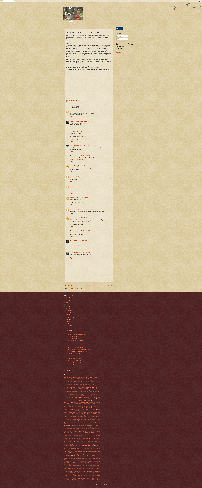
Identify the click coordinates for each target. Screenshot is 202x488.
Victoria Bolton (80, 476)
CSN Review (71, 410)
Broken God (72, 405)
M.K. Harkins (77, 442)
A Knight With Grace (86, 380)
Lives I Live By (84, 441)
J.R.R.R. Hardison (96, 431)
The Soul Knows (83, 471)
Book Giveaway (72, 398)
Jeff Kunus (94, 432)
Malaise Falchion (84, 442)
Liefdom (71, 439)
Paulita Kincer (73, 452)
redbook (90, 455)
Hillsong (92, 429)
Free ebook (68, 422)
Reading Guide (67, 455)
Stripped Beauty (82, 465)
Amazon (89, 384)
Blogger (108, 484)
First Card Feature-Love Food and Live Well (77, 364)
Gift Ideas (87, 423)
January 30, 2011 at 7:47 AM (83, 230)
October (69, 315)
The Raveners (68, 471)
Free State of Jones (76, 422)
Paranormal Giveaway (91, 451)
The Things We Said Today (77, 472)
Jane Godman (82, 432)
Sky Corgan (76, 462)
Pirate (97, 452)
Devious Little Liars (88, 412)
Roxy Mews (70, 458)
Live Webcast (77, 441)
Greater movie (72, 427)
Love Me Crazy (91, 441)
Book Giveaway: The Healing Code (75, 340)
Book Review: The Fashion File (74, 356)
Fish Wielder (85, 420)
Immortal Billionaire (67, 431)
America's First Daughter (68, 385)
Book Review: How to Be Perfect (74, 360)
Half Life (98, 427)
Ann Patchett (89, 385)
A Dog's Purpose (74, 378)
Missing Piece (69, 445)
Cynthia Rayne (85, 410)
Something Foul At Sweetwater (71, 464)
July (68, 319)
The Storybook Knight (92, 471)
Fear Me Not (72, 420)
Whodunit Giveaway (68, 479)
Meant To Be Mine (82, 444)
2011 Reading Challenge (91, 377)
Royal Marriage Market (78, 458)
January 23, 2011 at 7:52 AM (80, 111)
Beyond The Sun (76, 391)
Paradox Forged (82, 451)
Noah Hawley (83, 448)
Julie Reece (71, 435)
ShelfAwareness (85, 461)
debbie (71, 111)
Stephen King (75, 465)
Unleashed (86, 475)
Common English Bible (93, 406)
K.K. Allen (91, 435)
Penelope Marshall (83, 452)
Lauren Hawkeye (78, 438)
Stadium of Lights (67, 465)
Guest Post (87, 427)
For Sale (98, 420)
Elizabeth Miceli (87, 416)
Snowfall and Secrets (96, 462)
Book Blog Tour (72, 395)
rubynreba (72, 121)
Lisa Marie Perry (88, 439)
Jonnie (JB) (73, 240)
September (69, 317)
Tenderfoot (94, 465)
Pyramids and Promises (88, 454)
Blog (88, 391)
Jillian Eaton (70, 434)
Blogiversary (83, 392)
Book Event (87, 395)
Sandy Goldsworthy (95, 459)
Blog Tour (77, 392)
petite (71, 176)
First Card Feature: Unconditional (74, 362)
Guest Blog (79, 427)
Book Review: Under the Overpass (75, 347)
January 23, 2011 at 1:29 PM (83, 155)
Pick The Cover (92, 452)
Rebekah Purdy (84, 455)
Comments (120, 38)
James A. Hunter (75, 432)
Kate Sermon (97, 435)
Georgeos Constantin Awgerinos (76, 423)
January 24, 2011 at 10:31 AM (81, 166)
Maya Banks (75, 444)
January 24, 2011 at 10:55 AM (80, 176)
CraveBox (72, 409)
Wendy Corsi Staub (87, 478)
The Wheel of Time (95, 472)
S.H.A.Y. (67, 459)
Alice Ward (73, 384)
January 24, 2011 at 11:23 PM (81, 197)
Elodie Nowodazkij (95, 416)
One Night (81, 449)
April (68, 323)
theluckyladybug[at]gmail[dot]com (78, 159)
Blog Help (92, 391)
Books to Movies (82, 403)
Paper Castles (74, 451)
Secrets (79, 461)
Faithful (88, 419)
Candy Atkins (78, 405)
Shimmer (91, 461)
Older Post (109, 285)
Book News (92, 398)
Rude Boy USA (86, 458)
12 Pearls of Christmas (78, 377)
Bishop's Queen (83, 391)
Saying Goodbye (73, 461)
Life (75, 439)
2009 (67, 370)
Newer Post (68, 285)
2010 (67, 368)
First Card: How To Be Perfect (74, 358)
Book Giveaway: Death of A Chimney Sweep (77, 345)
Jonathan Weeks (93, 434)
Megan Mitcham (90, 444)
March (68, 325)
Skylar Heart (82, 462)
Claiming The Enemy (83, 406)
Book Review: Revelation (72, 342)
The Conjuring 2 (94, 466)
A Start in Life (84, 381)
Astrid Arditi (75, 387)
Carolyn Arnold (85, 405)
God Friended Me (88, 425)
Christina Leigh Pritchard (72, 406)
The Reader (75, 471)
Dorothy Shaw (72, 415)
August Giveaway (67, 388)
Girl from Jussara (94, 423)
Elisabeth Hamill (80, 416)
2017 (67, 300)
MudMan (97, 445)
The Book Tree (70, 13)
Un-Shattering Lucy (78, 475)
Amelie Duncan (96, 384)
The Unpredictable (87, 472)
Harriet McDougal (89, 428)
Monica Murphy (76, 445)
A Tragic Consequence (93, 381)
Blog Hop (98, 391)
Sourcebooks (82, 464)
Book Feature (68, 397)
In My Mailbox (75, 431)
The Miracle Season (87, 469)
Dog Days (84, 413)
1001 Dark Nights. (67, 377)
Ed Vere (74, 416)
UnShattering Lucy (92, 475)
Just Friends (86, 435)
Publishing (71, 454)
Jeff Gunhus (88, 432)
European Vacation (67, 419)
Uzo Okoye (73, 476)
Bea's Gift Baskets (73, 390)
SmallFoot (88, 462)
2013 (67, 304)
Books (65, 403)
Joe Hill (75, 434)
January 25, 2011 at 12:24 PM (82, 209)
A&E (77, 382)
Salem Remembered (79, 459)
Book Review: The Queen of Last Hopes (76, 334)
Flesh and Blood (92, 420)
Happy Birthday (74, 428)
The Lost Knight (71, 469)
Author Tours (92, 388)
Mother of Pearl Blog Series (87, 445)
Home (89, 285)
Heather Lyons (96, 428)
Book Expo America (96, 395)
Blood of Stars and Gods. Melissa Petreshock (84, 394)
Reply (71, 116)
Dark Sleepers (92, 410)
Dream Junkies (96, 415)
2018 (67, 297)
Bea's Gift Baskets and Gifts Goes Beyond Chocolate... (79, 349)
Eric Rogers (73, 252)
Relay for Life (95, 455)
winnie (71, 186)
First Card (78, 420)
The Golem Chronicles (90, 468)
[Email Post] (83, 100)
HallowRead (67, 428)
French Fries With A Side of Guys (87, 422)
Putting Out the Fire (78, 454)
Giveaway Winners (80, 425)
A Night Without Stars (96, 380)
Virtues (95, 476)
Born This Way (91, 403)
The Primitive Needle (96, 469)
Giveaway (72, 101)
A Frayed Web (67, 380)
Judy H (72, 197)
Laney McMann (71, 438)
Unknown (72, 209)
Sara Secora (66, 461)
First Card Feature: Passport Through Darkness (78, 351)
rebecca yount (76, 455)
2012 (67, 306)
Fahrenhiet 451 (76, 419)
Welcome (80, 478)
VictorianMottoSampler (89, 476)
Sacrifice (71, 459)
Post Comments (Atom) (76, 288)
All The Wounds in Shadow (82, 384)
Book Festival (94, 397)
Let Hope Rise (92, 438)
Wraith (80, 481)
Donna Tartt (90, 413)
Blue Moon (96, 394)
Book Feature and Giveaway (81, 397)
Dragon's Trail (79, 415)
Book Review (84, 400)
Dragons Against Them (87, 415)
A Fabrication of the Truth (94, 378)
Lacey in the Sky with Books (76, 139)
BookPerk (96, 402)
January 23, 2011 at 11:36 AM (83, 131)
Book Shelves (76, 402)
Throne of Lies (85, 474)
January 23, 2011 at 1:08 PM (82, 145)
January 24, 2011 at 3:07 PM (80, 186)
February (69, 328)
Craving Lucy (78, 409)
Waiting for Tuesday (73, 478)
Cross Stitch (92, 409)
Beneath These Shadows (95, 390)
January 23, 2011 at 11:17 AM (82, 121)
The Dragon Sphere (80, 468)
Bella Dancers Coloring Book (84, 390)
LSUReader (73, 145)
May (68, 321)
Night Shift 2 (71, 448)
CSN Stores (77, 410)
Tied (95, 474)
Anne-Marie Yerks (67, 387)
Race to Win (96, 454)
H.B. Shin (93, 427)
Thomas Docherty (77, 474)
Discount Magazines (75, 413)
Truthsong (71, 475)
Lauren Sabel (85, 438)
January (69, 330)
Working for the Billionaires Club (88, 479)
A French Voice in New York (76, 380)
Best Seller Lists (68, 391)
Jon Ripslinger (86, 434)
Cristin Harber (85, 409)
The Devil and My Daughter (69, 468)
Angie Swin (77, 385)
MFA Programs (97, 444)
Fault (99, 419)
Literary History (68, 441)
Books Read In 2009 (72, 403)
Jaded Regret (67, 432)
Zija (83, 481)
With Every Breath (76, 479)
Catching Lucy (92, 405)
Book (65, 395)
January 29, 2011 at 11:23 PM (81, 217)
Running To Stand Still (95, 458)
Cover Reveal (86, 408)
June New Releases (78, 435)
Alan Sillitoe (68, 384)
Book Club (80, 395)
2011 (67, 308)
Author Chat (75, 388)
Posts (119, 36)
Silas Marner (70, 462)
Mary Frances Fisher (92, 442)
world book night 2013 (74, 481)
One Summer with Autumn (89, 449)
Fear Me (66, 420)
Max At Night (69, 444)
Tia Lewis (91, 474)
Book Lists (85, 398)
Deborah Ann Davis (72, 412)
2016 (67, 302)
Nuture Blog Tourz (91, 448)
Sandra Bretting (87, 459)
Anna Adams (96, 385)
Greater (65, 427)
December (69, 310)
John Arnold (80, 434)
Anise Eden (83, 385)
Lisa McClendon (95, 439)
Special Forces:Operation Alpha (92, 464)
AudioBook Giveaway (91, 387)
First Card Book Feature (72, 332)
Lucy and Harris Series (69, 442)
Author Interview (83, 388)
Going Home (96, 425)
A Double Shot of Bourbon (83, 378)
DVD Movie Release (68, 416)
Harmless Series (81, 428)
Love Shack (97, 441)
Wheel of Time (95, 478)
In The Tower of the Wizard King (86, 431)
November (69, 312)
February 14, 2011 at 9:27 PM (83, 252)
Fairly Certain (82, 419)
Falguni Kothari (93, 419)
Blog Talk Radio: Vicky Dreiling (74, 353)
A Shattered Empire (76, 381)
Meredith (72, 217)
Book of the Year (74, 400)
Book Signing (84, 402)
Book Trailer (91, 402)
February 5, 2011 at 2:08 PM (82, 240)
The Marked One (78, 469)
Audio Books (81, 387)
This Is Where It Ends (68, 474)
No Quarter (77, 448)
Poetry (65, 454)
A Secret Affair (68, 381)
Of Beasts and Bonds (73, 449)
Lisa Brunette (80, 439)
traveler (72, 166)
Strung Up (89, 465)
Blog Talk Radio (69, 392)
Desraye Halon (80, 412)
